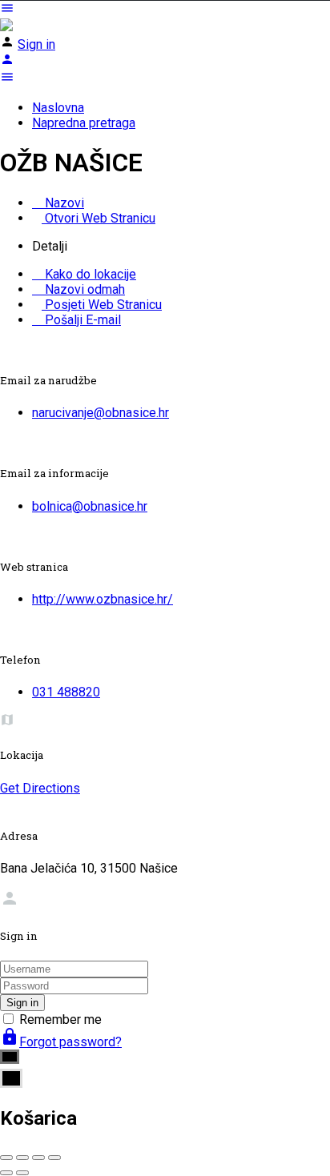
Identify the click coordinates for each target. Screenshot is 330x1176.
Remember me (60, 1019)
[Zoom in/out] (54, 1157)
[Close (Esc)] (6, 1157)
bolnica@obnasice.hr (89, 506)
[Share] (22, 1157)
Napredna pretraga (83, 122)
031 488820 (66, 692)
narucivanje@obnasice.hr (100, 412)
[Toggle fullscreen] (38, 1157)
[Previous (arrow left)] (6, 1172)
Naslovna (58, 107)
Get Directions (40, 788)
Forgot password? (61, 1042)
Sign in (36, 44)
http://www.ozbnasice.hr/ (102, 599)
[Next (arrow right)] (22, 1172)
